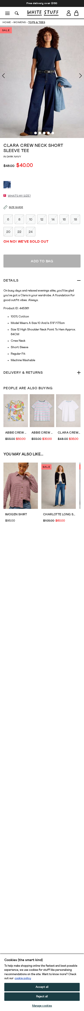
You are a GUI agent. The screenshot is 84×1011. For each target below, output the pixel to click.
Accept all (42, 987)
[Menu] (7, 13)
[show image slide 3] (40, 133)
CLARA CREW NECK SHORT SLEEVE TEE (69, 432)
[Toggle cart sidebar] (76, 13)
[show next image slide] (75, 76)
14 (53, 219)
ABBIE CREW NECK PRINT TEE (16, 432)
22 (19, 232)
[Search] (17, 13)
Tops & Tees (36, 22)
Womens (19, 22)
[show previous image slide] (8, 76)
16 (64, 219)
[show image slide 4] (44, 133)
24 (31, 232)
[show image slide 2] (35, 133)
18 (75, 219)
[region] (42, 982)
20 (8, 232)
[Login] (69, 13)
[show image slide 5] (48, 133)
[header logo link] (43, 13)
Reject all (42, 996)
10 (30, 219)
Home (7, 22)
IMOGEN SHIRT (16, 514)
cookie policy (23, 978)
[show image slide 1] (31, 133)
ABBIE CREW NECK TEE (42, 432)
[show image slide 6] (52, 133)
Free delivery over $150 (42, 3)
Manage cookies (42, 1006)
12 (41, 219)
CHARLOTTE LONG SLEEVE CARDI (59, 514)
